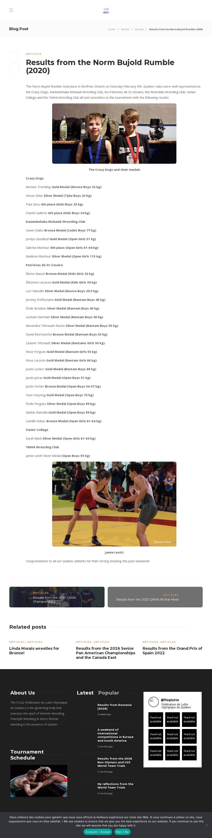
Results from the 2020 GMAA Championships (54, 599)
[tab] (85, 693)
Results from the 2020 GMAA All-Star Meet (147, 599)
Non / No (122, 831)
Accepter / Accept (98, 831)
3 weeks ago (104, 714)
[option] (39, 646)
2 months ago (105, 746)
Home (111, 29)
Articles (125, 29)
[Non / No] (207, 825)
